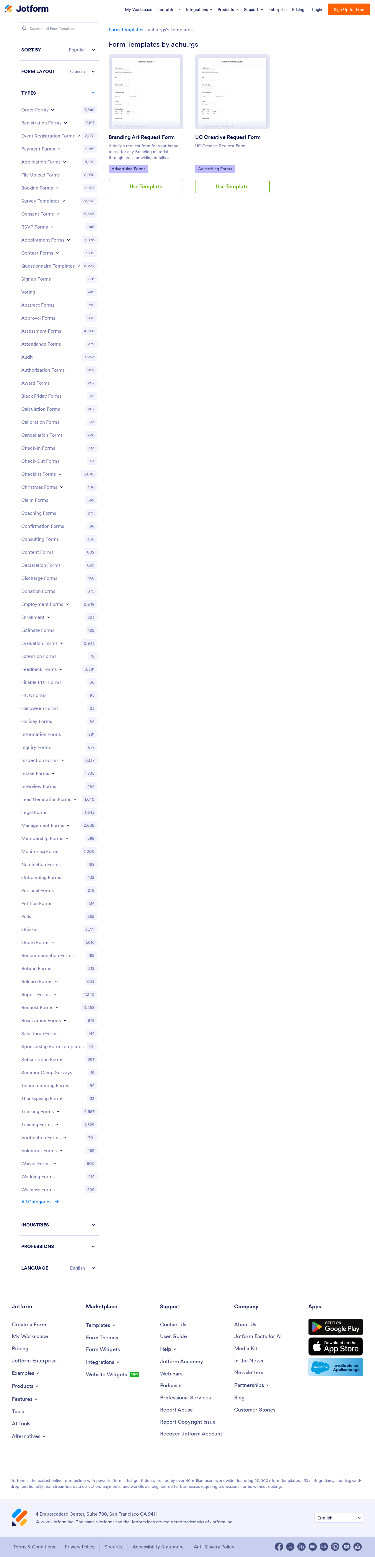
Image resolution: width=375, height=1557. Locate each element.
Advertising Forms (128, 168)
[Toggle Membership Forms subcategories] (67, 838)
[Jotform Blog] (324, 1547)
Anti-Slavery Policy (214, 1547)
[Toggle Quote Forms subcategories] (53, 942)
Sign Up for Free (349, 9)
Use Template (146, 186)
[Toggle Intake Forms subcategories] (53, 773)
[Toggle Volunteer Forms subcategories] (61, 1150)
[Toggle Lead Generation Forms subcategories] (75, 799)
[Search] (24, 28)
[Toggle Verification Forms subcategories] (65, 1137)
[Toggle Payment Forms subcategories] (59, 149)
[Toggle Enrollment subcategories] (49, 617)
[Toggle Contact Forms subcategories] (57, 253)
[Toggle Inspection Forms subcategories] (63, 760)
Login (317, 9)
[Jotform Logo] (26, 9)
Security (114, 1547)
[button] (59, 50)
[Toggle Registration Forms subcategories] (66, 123)
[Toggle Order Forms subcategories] (53, 110)
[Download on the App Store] (335, 1346)
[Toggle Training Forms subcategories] (57, 1124)
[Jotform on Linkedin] (301, 1547)
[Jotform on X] (290, 1547)
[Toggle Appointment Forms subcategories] (68, 240)
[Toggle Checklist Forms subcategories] (60, 474)
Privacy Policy (80, 1547)
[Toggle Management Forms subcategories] (68, 825)
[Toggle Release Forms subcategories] (56, 981)
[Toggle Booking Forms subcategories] (57, 188)
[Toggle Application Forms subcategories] (65, 162)
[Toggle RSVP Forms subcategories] (52, 227)
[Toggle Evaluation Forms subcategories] (62, 643)
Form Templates (126, 30)
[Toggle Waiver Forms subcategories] (55, 1163)
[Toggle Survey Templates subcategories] (64, 201)
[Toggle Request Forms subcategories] (57, 1007)
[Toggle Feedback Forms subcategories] (61, 669)
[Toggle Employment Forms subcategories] (67, 604)
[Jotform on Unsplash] (357, 1547)
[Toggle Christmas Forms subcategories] (61, 487)
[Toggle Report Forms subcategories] (55, 994)
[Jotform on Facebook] (279, 1547)
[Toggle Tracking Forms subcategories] (58, 1111)
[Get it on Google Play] (335, 1327)
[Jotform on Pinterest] (335, 1547)
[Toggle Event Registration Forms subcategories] (79, 136)
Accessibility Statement (158, 1547)
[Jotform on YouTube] (346, 1547)
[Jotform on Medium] (313, 1547)
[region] (59, 658)
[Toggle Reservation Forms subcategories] (65, 1020)
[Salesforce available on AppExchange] (335, 1367)
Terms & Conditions (34, 1547)
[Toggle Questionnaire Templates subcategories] (79, 266)
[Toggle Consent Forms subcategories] (58, 214)
